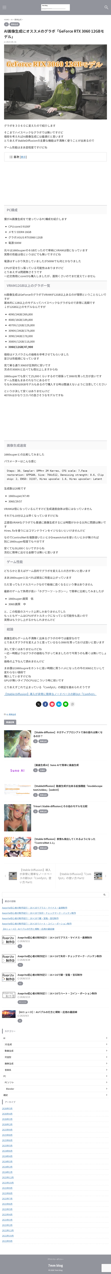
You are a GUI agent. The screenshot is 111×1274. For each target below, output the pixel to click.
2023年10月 (8, 1182)
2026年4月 (7, 1113)
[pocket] (52, 704)
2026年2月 (7, 1124)
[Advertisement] (55, 183)
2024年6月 (7, 1150)
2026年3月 (7, 1119)
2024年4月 (7, 1156)
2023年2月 (7, 1225)
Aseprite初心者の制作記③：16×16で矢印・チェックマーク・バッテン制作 (39, 913)
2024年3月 (7, 1161)
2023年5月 (7, 1209)
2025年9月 (7, 1129)
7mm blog (55, 1265)
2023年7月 (7, 1198)
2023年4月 (7, 1214)
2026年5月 (7, 1108)
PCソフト (9, 1082)
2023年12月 (8, 1177)
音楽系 (8, 1069)
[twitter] (38, 704)
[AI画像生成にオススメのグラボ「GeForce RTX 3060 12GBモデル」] (59, 704)
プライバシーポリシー (55, 1259)
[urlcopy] (72, 704)
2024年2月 (7, 1166)
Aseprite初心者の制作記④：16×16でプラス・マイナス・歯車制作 (34, 907)
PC (4, 1076)
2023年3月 (7, 1219)
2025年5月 (7, 1145)
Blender (10, 1088)
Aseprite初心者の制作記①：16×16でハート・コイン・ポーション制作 (37, 923)
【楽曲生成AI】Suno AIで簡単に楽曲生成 (56, 765)
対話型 (8, 1057)
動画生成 (9, 1050)
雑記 (5, 1095)
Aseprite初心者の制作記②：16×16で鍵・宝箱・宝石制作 (30, 918)
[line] (65, 704)
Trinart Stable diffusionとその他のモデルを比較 (60, 806)
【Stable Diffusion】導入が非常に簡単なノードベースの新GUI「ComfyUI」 (50, 694)
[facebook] (45, 704)
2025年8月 (7, 1135)
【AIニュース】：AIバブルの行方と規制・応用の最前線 (28, 928)
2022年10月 (8, 1235)
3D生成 (8, 1044)
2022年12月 (8, 1230)
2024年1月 (7, 1172)
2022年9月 (7, 1241)
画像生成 (12, 714)
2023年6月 (7, 1203)
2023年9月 (7, 1188)
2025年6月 (7, 1140)
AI (7, 714)
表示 (23, 157)
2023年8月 (7, 1193)
